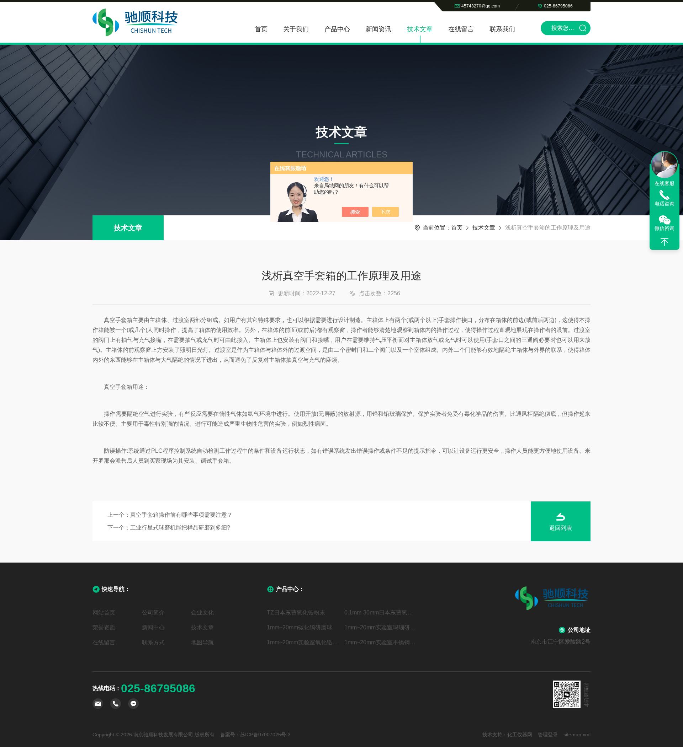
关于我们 (296, 29)
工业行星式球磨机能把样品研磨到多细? (180, 528)
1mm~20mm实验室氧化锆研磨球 (303, 642)
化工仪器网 (519, 734)
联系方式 (153, 642)
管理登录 (548, 734)
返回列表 (560, 528)
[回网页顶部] (664, 242)
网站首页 (103, 612)
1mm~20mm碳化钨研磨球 (299, 627)
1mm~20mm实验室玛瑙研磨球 (380, 627)
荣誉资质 (103, 627)
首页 (261, 29)
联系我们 (502, 29)
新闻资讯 (378, 29)
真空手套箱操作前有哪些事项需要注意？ (181, 515)
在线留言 (461, 29)
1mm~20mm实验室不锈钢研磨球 (380, 642)
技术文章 (420, 29)
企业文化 (202, 612)
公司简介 (153, 612)
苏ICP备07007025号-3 (265, 734)
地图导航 (202, 642)
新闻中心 (153, 627)
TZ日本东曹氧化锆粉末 (296, 612)
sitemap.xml (577, 734)
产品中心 (337, 29)
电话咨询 (664, 203)
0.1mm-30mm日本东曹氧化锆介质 (380, 612)
